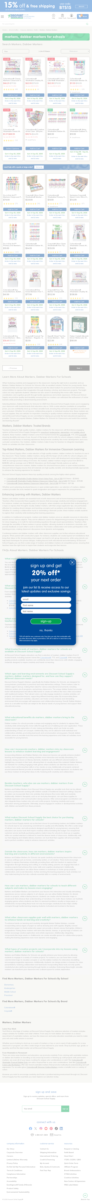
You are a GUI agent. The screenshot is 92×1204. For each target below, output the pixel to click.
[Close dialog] (72, 562)
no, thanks (46, 630)
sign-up (46, 621)
